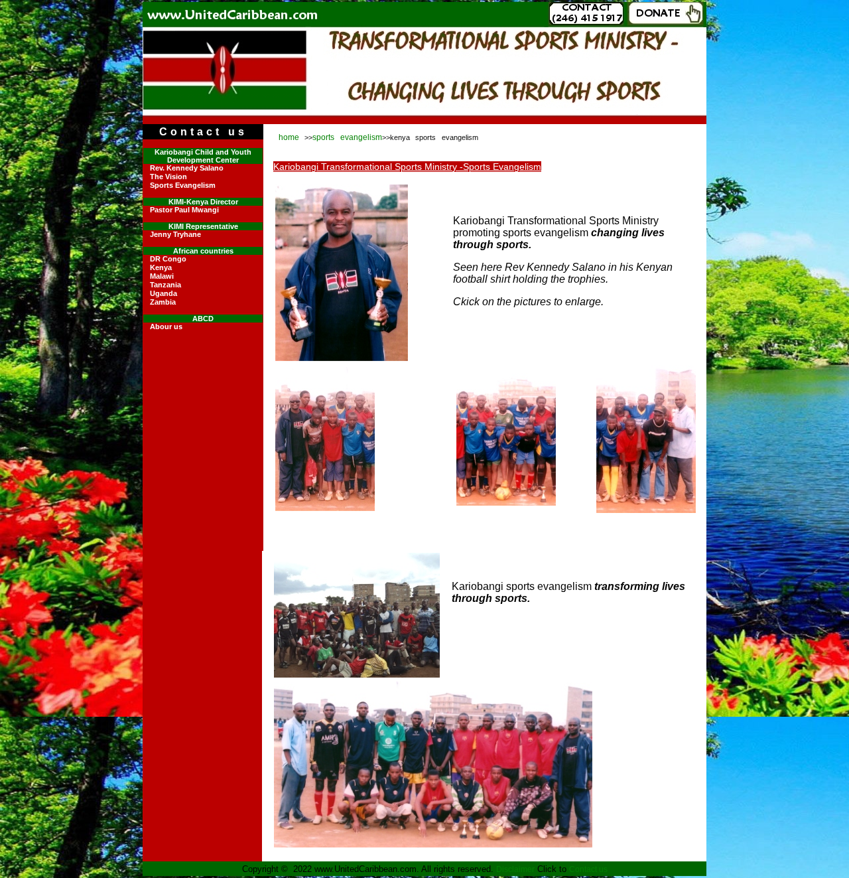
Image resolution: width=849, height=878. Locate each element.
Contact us (588, 869)
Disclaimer (515, 869)
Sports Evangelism (183, 185)
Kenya (161, 267)
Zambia (163, 302)
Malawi (162, 276)
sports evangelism (347, 137)
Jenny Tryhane (175, 234)
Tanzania (165, 285)
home (289, 137)
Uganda (163, 293)
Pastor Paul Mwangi (184, 210)
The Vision (168, 177)
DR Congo (168, 259)
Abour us (166, 326)
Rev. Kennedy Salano (187, 168)
